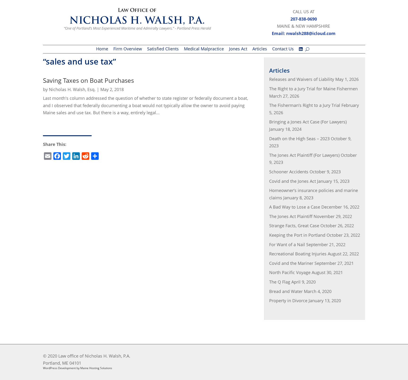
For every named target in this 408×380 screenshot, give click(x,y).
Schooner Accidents (288, 172)
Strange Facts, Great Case (294, 225)
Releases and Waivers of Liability (301, 79)
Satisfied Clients (163, 49)
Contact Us (283, 49)
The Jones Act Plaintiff (290, 216)
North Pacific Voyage (289, 272)
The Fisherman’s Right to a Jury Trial (304, 105)
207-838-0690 (303, 19)
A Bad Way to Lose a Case (294, 207)
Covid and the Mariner (291, 263)
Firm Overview (127, 49)
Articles (259, 49)
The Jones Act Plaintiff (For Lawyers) (304, 155)
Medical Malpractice (204, 49)
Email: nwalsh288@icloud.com (304, 33)
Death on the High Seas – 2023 (299, 138)
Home (102, 49)
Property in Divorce (288, 300)
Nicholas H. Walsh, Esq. (72, 89)
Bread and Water (286, 291)
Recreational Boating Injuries (298, 254)
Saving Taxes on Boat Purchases (88, 80)
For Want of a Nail (287, 244)
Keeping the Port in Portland (297, 235)
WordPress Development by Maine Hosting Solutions (77, 368)
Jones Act (238, 49)
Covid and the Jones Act (292, 181)
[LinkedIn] (301, 50)
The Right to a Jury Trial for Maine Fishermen (313, 89)
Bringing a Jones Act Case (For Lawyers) (308, 122)
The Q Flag (279, 282)
